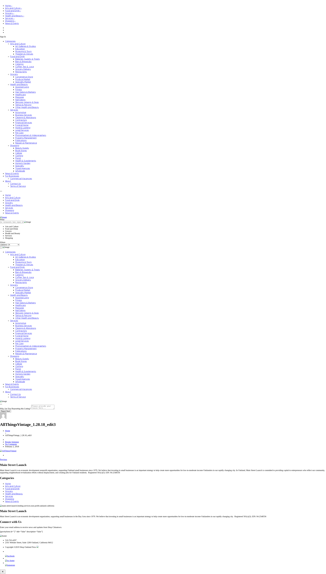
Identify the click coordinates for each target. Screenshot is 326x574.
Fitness (18, 89)
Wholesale (20, 171)
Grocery (14, 74)
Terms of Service (18, 186)
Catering (19, 64)
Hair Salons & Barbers (25, 92)
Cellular (18, 153)
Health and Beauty (19, 84)
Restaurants (21, 71)
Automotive (20, 112)
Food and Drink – (13, 10)
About (8, 181)
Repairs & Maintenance (26, 143)
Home (8, 195)
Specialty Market (23, 82)
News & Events (12, 23)
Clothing (19, 155)
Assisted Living (22, 87)
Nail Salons (20, 99)
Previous (3, 459)
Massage (19, 97)
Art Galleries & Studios (25, 46)
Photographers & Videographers (30, 135)
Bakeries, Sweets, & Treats (27, 59)
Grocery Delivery (23, 69)
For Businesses (12, 176)
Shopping (14, 145)
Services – (10, 18)
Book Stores (21, 150)
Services (14, 110)
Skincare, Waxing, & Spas (27, 102)
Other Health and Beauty (27, 107)
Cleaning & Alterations (25, 117)
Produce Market (22, 79)
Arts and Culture (17, 43)
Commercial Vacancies (21, 178)
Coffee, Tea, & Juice (24, 66)
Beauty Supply (22, 148)
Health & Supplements (25, 160)
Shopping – (10, 21)
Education (20, 49)
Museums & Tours (23, 51)
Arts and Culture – (13, 8)
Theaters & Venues (24, 54)
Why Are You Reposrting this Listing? (15, 409)
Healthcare (20, 94)
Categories (10, 41)
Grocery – (9, 13)
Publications (21, 140)
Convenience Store (24, 77)
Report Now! (5, 411)
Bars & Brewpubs (23, 61)
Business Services (23, 115)
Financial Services (23, 122)
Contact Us (15, 183)
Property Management (26, 138)
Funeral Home (21, 125)
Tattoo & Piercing (23, 105)
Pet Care (19, 132)
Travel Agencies (22, 168)
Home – (8, 5)
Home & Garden (22, 163)
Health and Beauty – (14, 15)
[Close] (1, 404)
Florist (18, 158)
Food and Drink (17, 56)
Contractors (21, 120)
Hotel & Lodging (22, 127)
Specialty (19, 166)
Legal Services (22, 130)
